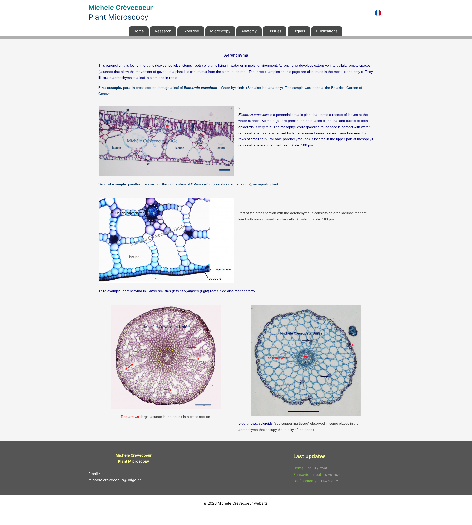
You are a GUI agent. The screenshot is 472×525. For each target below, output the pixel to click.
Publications (327, 31)
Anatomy (249, 31)
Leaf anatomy (304, 481)
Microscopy (220, 31)
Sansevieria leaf (307, 474)
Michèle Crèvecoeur (120, 7)
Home (138, 31)
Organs (299, 31)
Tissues (274, 31)
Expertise (190, 31)
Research (163, 31)
